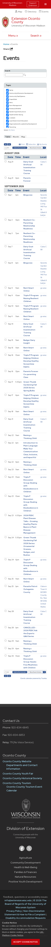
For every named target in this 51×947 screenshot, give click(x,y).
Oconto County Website (17, 761)
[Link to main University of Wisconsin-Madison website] (25, 817)
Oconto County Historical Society (22, 778)
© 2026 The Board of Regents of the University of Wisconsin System (26, 904)
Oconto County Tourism (17, 783)
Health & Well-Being (25, 867)
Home (6, 44)
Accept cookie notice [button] (25, 942)
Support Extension (33, 4)
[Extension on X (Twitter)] (29, 850)
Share (6, 49)
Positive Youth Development (25, 881)
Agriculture (25, 857)
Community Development (25, 862)
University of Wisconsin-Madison (12, 4)
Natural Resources (25, 876)
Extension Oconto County (26, 20)
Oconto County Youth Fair (18, 773)
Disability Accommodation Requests (26, 917)
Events (45, 11)
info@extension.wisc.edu (18, 900)
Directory (32, 11)
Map (20, 11)
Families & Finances (25, 872)
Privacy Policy (14, 910)
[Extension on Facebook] (22, 850)
